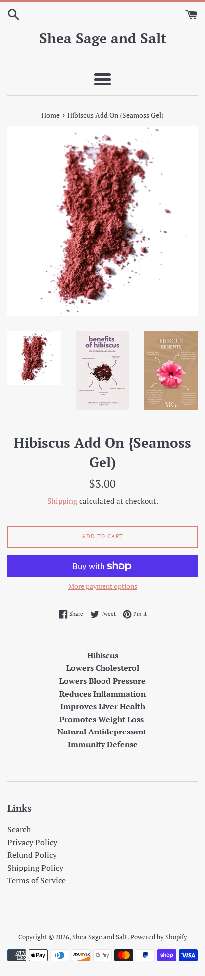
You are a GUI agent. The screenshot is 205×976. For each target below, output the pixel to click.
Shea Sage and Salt (102, 38)
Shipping (62, 501)
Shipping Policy (35, 867)
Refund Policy (32, 854)
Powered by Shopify (158, 937)
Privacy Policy (32, 842)
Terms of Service (36, 880)
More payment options (102, 586)
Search (19, 829)
